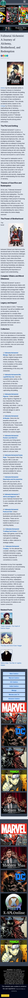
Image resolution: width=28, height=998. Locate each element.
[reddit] (3, 56)
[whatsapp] (5, 56)
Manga (14, 690)
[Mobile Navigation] (24, 1)
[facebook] (2, 56)
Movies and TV (14, 694)
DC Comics (14, 682)
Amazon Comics (14, 698)
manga (3, 106)
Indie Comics (14, 686)
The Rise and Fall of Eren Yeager (11, 645)
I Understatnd (5, 995)
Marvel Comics (14, 678)
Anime (3, 88)
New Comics (14, 673)
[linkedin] (7, 56)
